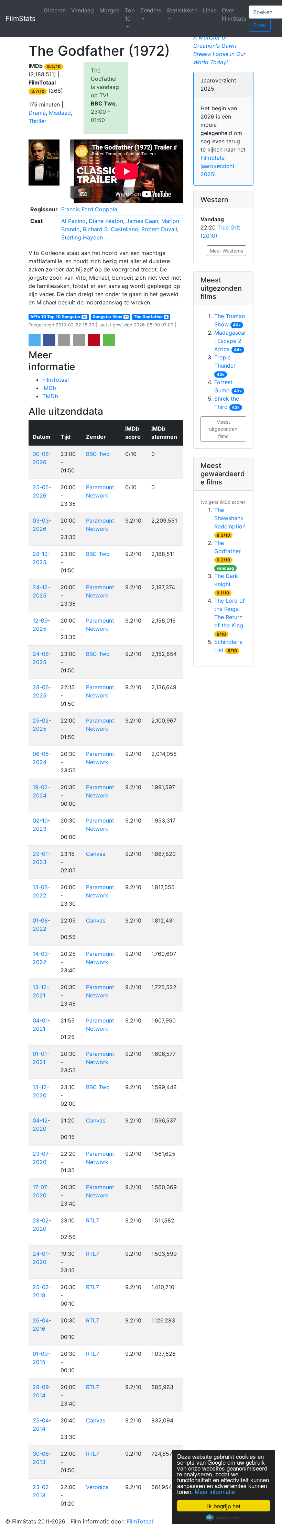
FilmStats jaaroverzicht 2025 (217, 166)
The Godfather (150, 316)
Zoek (259, 25)
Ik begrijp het (223, 1505)
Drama (37, 112)
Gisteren (55, 10)
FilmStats (20, 18)
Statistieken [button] (182, 10)
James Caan (142, 220)
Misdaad (60, 112)
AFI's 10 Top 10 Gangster (58, 316)
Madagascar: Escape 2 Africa (230, 341)
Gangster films (110, 316)
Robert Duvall (159, 229)
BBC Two (103, 103)
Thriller (37, 121)
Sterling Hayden (82, 237)
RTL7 (92, 1220)
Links (209, 10)
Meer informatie (215, 1491)
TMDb (50, 396)
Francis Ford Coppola (89, 209)
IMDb (49, 387)
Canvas (95, 853)
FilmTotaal (55, 379)
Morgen (109, 10)
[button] (35, 340)
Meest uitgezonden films (223, 429)
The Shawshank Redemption (230, 518)
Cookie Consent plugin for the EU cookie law (223, 1517)
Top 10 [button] (130, 14)
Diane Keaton (106, 220)
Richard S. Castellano (110, 229)
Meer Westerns (226, 251)
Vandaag (82, 10)
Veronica (97, 1487)
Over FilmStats (234, 14)
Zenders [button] (150, 10)
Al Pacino (73, 220)
